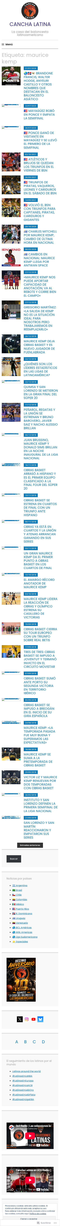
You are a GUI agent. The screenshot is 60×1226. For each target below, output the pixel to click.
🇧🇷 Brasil (17, 890)
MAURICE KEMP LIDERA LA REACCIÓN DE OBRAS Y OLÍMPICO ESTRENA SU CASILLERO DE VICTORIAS (40, 608)
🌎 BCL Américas (22, 927)
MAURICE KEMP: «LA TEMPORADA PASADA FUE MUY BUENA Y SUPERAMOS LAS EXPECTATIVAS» (39, 735)
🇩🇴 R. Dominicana (22, 913)
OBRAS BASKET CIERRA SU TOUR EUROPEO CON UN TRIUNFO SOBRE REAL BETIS (40, 634)
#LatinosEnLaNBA (22, 1076)
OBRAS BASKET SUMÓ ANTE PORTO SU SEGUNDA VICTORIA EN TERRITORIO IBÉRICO (40, 685)
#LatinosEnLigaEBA (23, 1099)
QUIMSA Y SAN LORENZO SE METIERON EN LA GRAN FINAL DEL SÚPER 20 (41, 392)
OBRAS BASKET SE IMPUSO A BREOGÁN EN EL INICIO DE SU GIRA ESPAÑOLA (39, 710)
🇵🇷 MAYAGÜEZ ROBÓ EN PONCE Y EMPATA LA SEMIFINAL (39, 114)
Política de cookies (38, 1213)
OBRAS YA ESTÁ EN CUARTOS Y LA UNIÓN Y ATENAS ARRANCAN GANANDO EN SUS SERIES (40, 534)
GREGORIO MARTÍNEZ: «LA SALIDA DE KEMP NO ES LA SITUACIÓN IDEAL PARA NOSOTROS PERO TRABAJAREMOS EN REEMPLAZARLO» (40, 318)
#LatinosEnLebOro (23, 1090)
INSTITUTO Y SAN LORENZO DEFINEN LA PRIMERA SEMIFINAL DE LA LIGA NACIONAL (41, 805)
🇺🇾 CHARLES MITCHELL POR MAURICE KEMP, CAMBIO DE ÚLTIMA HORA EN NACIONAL (40, 237)
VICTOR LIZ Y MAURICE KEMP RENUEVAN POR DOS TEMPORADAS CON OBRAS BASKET (40, 782)
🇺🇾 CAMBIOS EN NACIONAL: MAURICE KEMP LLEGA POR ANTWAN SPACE (39, 259)
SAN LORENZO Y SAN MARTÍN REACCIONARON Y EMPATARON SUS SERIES (39, 830)
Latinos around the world (26, 1071)
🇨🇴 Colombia (19, 899)
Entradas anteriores (30, 845)
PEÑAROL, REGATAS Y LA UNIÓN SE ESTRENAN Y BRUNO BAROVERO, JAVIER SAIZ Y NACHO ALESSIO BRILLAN (41, 419)
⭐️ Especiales (20, 941)
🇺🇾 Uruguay (18, 918)
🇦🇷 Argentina (19, 885)
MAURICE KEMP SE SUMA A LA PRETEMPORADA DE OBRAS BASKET (38, 760)
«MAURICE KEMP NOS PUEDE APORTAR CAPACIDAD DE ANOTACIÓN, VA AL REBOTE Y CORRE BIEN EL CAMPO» (40, 286)
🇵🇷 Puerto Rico (20, 909)
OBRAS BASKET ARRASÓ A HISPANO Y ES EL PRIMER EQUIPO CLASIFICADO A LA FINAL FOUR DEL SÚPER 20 (40, 479)
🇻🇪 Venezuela (20, 923)
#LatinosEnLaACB (22, 1085)
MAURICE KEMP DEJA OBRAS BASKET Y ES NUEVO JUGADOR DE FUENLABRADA (39, 346)
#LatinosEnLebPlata (23, 1094)
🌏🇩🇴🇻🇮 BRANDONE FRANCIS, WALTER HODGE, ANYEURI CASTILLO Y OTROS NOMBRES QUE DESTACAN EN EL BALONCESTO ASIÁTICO (38, 86)
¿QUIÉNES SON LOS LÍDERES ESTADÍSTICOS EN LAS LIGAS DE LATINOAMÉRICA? (40, 369)
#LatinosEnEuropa (22, 1080)
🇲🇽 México (18, 904)
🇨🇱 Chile (17, 895)
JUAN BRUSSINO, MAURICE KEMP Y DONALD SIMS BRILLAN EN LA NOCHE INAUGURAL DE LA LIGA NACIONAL (41, 449)
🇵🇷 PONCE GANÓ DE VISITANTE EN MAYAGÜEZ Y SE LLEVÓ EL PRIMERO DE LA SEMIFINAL (40, 140)
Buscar (14, 858)
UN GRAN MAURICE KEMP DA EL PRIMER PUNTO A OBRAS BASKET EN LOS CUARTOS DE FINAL (38, 560)
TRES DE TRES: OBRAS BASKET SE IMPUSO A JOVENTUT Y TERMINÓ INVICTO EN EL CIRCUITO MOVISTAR (40, 659)
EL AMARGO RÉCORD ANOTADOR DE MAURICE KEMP (39, 583)
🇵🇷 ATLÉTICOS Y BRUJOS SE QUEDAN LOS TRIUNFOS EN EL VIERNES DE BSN (39, 165)
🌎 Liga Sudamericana (24, 937)
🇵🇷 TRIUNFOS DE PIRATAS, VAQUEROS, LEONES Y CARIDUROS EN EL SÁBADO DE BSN (40, 187)
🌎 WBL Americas (22, 932)
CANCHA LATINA (30, 24)
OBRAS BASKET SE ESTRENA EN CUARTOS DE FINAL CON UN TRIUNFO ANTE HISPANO (40, 507)
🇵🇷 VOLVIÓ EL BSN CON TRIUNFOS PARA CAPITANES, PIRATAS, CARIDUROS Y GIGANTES (39, 212)
